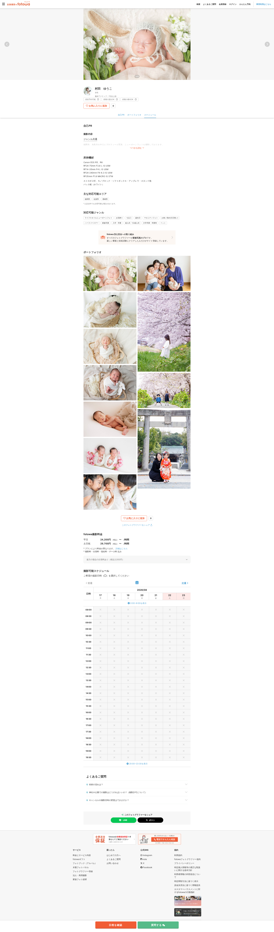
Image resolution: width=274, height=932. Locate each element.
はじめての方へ (114, 855)
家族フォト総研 (80, 879)
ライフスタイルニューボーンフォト (98, 218)
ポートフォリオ (134, 115)
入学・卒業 (117, 223)
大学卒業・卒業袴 (150, 223)
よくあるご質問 (209, 4)
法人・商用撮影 (80, 875)
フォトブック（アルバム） (85, 863)
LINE (125, 820)
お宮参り (119, 218)
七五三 (129, 218)
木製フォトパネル (81, 867)
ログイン (233, 4)
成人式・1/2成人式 (132, 223)
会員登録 (222, 4)
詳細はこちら (122, 548)
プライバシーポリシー (184, 863)
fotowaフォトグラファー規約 (187, 859)
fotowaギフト (79, 859)
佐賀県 (96, 199)
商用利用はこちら (263, 4)
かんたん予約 (245, 4)
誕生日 (137, 218)
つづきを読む (136, 148)
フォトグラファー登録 (83, 871)
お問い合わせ (113, 863)
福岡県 (87, 199)
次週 (184, 583)
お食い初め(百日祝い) (170, 218)
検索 (198, 4)
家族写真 (105, 223)
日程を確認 (115, 925)
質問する (156, 925)
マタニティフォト (151, 218)
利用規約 (178, 855)
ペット (163, 223)
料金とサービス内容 (82, 855)
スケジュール (150, 115)
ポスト (152, 820)
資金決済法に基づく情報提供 (187, 885)
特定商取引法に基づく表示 (186, 881)
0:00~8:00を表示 (138, 603)
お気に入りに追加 (98, 105)
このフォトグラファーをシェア (136, 525)
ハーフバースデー (91, 223)
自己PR (121, 115)
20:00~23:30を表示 (138, 763)
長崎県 (105, 199)
